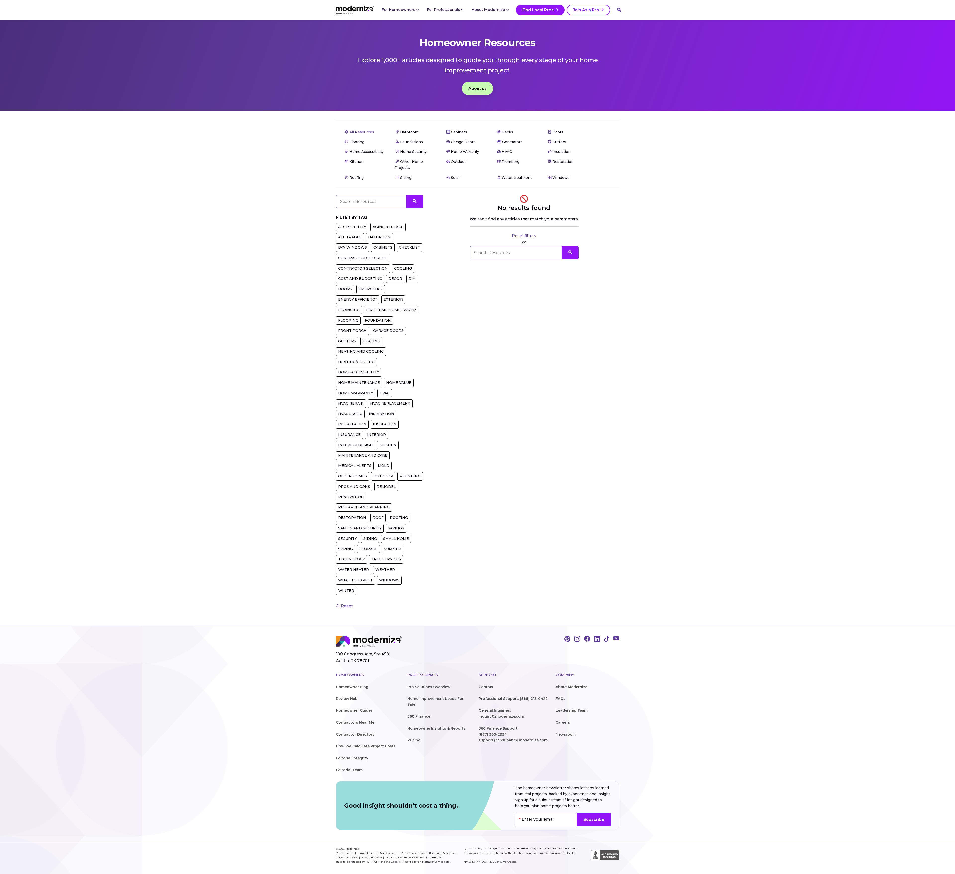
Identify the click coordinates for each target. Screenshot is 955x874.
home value (398, 382)
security (347, 538)
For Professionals (444, 9)
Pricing (414, 740)
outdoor (383, 476)
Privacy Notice (345, 853)
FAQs (560, 698)
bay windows (352, 247)
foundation (378, 320)
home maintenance (359, 382)
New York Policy (372, 857)
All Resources (361, 132)
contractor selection (363, 268)
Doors (345, 289)
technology (351, 559)
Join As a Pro (586, 10)
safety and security (360, 528)
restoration (352, 517)
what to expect (355, 580)
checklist (409, 247)
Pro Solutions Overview (428, 687)
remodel (386, 486)
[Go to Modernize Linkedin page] (597, 639)
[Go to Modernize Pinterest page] (567, 639)
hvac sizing (350, 414)
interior (376, 434)
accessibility (352, 227)
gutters (347, 341)
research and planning (364, 507)
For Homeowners (399, 9)
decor (395, 278)
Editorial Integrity (352, 758)
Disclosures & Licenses (442, 853)
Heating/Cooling (356, 362)
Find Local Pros (538, 10)
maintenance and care (362, 455)
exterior (393, 299)
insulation (384, 424)
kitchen (387, 445)
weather (385, 569)
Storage (368, 549)
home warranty (355, 393)
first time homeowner (391, 310)
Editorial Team (349, 770)
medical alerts (354, 465)
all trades (350, 237)
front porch (352, 330)
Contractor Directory (355, 734)
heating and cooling (361, 351)
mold (383, 465)
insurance (349, 434)
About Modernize (489, 9)
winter (346, 590)
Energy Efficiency (357, 299)
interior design (355, 445)
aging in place (388, 227)
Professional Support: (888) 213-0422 (513, 698)
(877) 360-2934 (493, 734)
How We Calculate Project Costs (365, 746)
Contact (486, 687)
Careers (563, 722)
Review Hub (347, 698)
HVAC (385, 393)
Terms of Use (366, 853)
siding (370, 538)
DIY (412, 278)
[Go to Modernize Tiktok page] (606, 639)
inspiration (381, 414)
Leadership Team (572, 710)
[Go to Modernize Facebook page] (587, 639)
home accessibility (358, 372)
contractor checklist (362, 258)
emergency (371, 289)
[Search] (619, 10)
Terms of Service (433, 861)
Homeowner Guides (354, 710)
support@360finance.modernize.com (513, 740)
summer (392, 549)
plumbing (410, 476)
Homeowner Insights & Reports (436, 728)
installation (352, 424)
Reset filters (524, 235)
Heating (371, 341)
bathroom (379, 237)
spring (345, 549)
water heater (353, 569)
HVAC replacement (390, 403)
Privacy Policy (409, 861)
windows (389, 580)
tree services (386, 559)
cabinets (382, 247)
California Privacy (347, 857)
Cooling (403, 268)
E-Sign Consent (387, 853)
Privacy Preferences (413, 853)
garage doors (388, 330)
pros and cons (354, 486)
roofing (399, 517)
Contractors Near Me (355, 722)
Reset (346, 606)
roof (378, 517)
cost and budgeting (360, 278)
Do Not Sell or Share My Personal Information (414, 857)
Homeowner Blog (352, 687)
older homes (352, 476)
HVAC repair (351, 403)
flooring (348, 320)
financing (349, 310)
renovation (351, 497)
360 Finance (418, 716)
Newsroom (566, 734)
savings (396, 528)
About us (477, 88)
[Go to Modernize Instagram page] (577, 639)
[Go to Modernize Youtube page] (616, 639)
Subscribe (593, 819)
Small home (396, 538)
